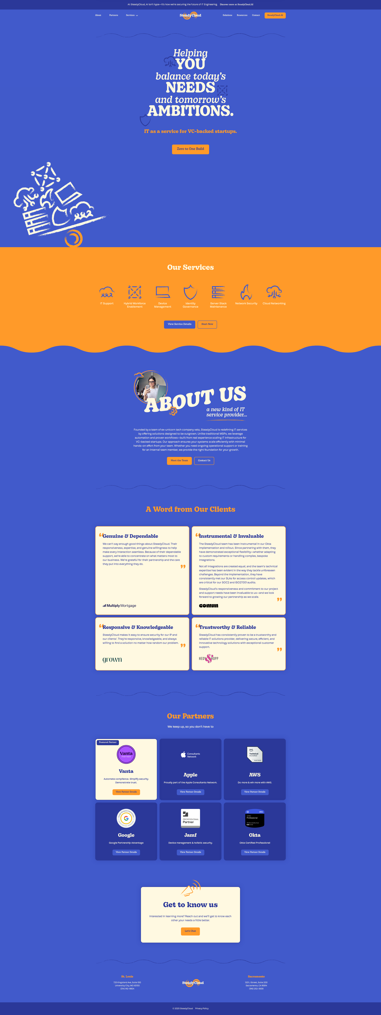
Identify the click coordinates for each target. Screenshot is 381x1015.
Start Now (207, 324)
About (98, 15)
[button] (132, 15)
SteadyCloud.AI (275, 15)
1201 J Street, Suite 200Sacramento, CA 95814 (256, 984)
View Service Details (179, 324)
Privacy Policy (202, 1009)
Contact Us (204, 460)
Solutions (227, 15)
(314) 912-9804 (127, 989)
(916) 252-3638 (256, 989)
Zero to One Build (190, 149)
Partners (113, 15)
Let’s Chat (190, 931)
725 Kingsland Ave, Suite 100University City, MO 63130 (127, 984)
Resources (242, 15)
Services (130, 15)
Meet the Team (179, 460)
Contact (256, 15)
